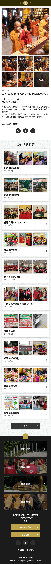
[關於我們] (25, 449)
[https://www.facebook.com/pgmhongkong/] (32, 542)
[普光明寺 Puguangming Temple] (25, 3)
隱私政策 (30, 550)
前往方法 (25, 534)
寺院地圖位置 (25, 527)
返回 (25, 426)
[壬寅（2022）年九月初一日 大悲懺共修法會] (18, 130)
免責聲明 (21, 550)
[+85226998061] (18, 542)
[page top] (25, 436)
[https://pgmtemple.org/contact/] (25, 542)
